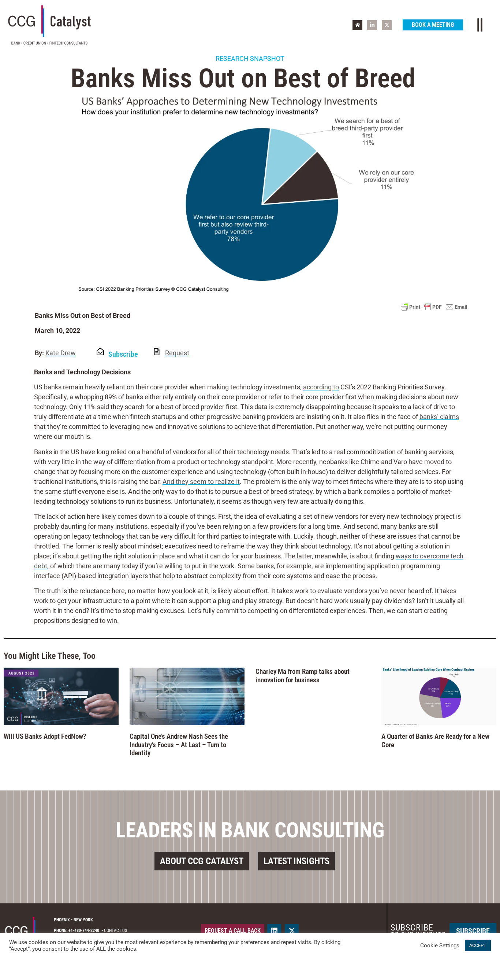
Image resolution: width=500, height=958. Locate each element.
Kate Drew (60, 353)
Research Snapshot (250, 58)
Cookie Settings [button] (439, 945)
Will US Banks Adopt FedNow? (45, 736)
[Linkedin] (274, 931)
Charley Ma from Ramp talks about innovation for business (302, 675)
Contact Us (115, 930)
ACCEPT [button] (477, 945)
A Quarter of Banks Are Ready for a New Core (435, 740)
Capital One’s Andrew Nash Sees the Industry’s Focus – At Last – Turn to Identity (179, 744)
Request (177, 353)
